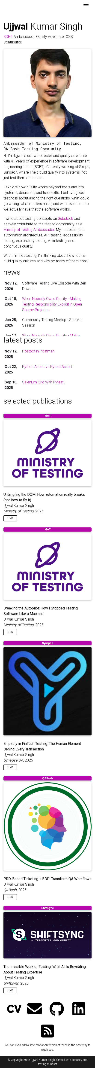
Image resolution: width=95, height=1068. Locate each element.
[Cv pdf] (14, 1009)
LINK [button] (10, 518)
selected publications (37, 401)
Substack (65, 218)
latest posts (22, 340)
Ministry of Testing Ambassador (28, 229)
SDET (7, 36)
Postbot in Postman (38, 351)
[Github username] (57, 1009)
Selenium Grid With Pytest (42, 382)
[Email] (34, 1009)
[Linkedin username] (79, 1009)
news (12, 272)
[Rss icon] (47, 1031)
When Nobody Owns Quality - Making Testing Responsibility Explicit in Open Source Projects (52, 304)
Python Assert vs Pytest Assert (47, 366)
